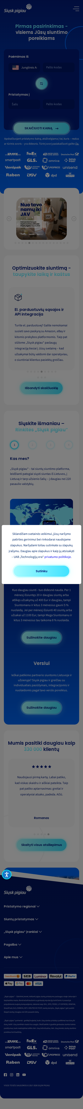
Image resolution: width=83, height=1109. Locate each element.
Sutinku (41, 571)
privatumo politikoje (57, 557)
